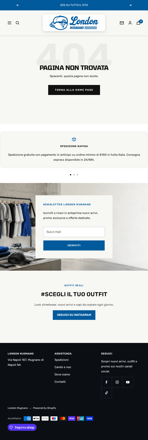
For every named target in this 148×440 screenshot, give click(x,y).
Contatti (60, 381)
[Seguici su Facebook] (106, 382)
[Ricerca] (17, 23)
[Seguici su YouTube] (127, 382)
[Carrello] (138, 23)
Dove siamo (62, 374)
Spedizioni (62, 360)
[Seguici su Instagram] (117, 382)
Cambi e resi (63, 367)
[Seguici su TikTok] (106, 393)
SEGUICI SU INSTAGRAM (74, 315)
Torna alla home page (74, 89)
